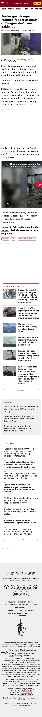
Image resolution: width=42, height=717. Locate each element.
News (4, 9)
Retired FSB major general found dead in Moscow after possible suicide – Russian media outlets (28, 356)
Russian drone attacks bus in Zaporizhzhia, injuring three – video (20, 521)
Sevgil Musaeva (26, 691)
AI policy (33, 605)
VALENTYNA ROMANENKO (10, 30)
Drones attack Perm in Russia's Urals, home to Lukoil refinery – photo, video (28, 341)
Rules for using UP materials (16, 605)
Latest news (9, 444)
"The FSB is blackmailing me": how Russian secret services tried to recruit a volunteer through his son (19, 464)
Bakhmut (5, 239)
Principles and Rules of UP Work (21, 610)
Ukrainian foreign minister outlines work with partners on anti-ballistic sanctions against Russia (20, 475)
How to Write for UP (16, 613)
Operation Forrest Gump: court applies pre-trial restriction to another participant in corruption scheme (19, 488)
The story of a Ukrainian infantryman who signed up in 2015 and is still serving (21, 409)
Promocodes (21, 616)
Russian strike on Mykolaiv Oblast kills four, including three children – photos (20, 511)
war (13, 239)
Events (30, 602)
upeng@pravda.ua (26, 694)
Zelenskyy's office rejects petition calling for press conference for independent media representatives (28, 313)
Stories (11, 9)
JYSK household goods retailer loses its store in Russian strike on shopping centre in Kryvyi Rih (21, 500)
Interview (29, 9)
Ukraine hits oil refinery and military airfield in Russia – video (27, 328)
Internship (29, 613)
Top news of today (11, 286)
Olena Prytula (27, 693)
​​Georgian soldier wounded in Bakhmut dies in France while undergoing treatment (17, 428)
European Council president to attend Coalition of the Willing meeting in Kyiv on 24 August (18, 531)
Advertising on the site (17, 602)
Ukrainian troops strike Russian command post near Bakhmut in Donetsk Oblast (19, 418)
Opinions (20, 9)
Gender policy (20, 607)
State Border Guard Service (27, 239)
